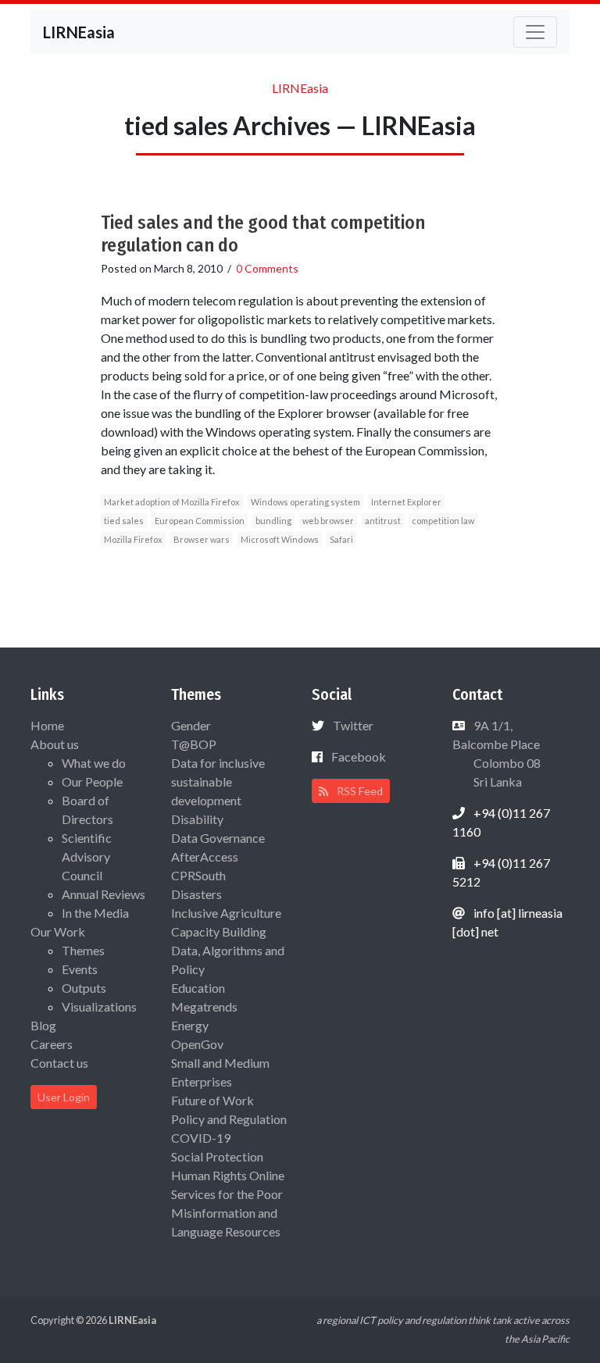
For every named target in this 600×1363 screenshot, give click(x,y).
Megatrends (204, 1006)
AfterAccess (204, 856)
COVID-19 (200, 1137)
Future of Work (212, 1100)
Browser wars (201, 539)
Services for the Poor (227, 1193)
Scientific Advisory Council (87, 856)
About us (54, 744)
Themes (83, 950)
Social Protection (217, 1156)
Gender (191, 725)
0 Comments (267, 268)
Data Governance (218, 837)
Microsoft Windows (280, 539)
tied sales (124, 521)
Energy (190, 1025)
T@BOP (193, 744)
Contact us (59, 1062)
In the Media (95, 912)
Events (80, 969)
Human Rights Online (227, 1175)
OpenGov (197, 1044)
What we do (94, 762)
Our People (92, 781)
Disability (197, 819)
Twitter (353, 725)
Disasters (196, 894)
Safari (341, 539)
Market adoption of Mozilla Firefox (172, 502)
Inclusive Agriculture (226, 912)
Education (198, 987)
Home (47, 725)
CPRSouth (198, 875)
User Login (64, 1097)
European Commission (200, 521)
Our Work (57, 931)
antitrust (383, 521)
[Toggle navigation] (535, 32)
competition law (443, 521)
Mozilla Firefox (133, 539)
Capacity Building (218, 931)
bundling (273, 521)
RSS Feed (358, 790)
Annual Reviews (103, 894)
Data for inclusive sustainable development (218, 781)
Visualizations (99, 1006)
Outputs (84, 987)
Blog (43, 1025)
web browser (328, 521)
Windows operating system (305, 502)
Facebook (358, 756)
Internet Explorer (406, 502)
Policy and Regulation (229, 1118)
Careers (51, 1044)
